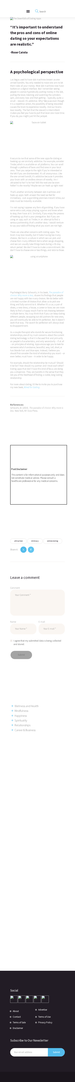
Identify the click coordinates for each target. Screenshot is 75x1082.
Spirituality (21, 720)
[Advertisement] (39, 794)
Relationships (22, 725)
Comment (15, 587)
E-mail (42, 621)
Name (13, 621)
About (16, 1011)
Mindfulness (21, 711)
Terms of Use (44, 1016)
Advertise (42, 1009)
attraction (18, 541)
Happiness (21, 715)
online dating (52, 541)
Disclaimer (18, 1028)
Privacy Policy (45, 1022)
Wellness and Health (27, 706)
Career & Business (25, 730)
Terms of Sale (19, 1022)
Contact (17, 1016)
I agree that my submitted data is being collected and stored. (37, 642)
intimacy (35, 541)
